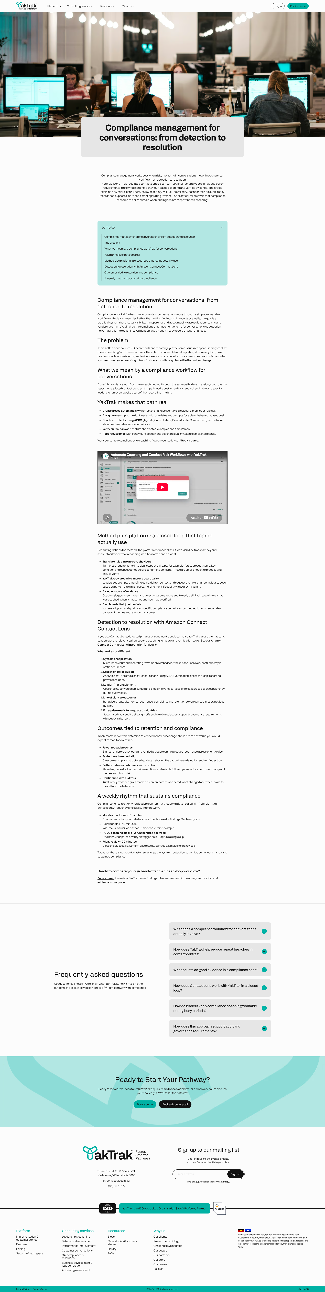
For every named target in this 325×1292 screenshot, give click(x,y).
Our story (159, 1259)
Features (21, 1244)
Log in (278, 6)
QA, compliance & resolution (73, 1256)
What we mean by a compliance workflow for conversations (140, 248)
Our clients (160, 1236)
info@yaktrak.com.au (116, 1180)
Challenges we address (168, 1246)
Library (112, 1249)
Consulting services (78, 1230)
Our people (160, 1250)
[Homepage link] (26, 7)
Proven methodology (166, 1241)
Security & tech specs (29, 1253)
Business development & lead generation (77, 1264)
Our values (160, 1264)
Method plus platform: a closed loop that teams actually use (141, 260)
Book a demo (298, 6)
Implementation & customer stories (27, 1238)
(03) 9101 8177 (116, 1186)
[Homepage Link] (116, 1153)
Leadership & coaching (76, 1236)
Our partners (161, 1255)
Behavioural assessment (77, 1241)
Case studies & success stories (122, 1242)
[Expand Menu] (62, 6)
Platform (23, 1230)
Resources (116, 1230)
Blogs (111, 1236)
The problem (112, 242)
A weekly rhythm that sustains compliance (130, 278)
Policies (158, 1269)
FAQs (111, 1253)
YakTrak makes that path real (122, 255)
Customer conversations (77, 1250)
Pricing (20, 1249)
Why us (159, 1230)
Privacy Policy (222, 1181)
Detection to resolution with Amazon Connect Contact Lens (141, 266)
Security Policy (40, 1289)
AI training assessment (76, 1270)
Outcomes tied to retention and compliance (131, 272)
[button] (163, 227)
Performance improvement (78, 1246)
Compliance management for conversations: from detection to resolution (149, 237)
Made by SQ (303, 1289)
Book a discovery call (175, 1104)
